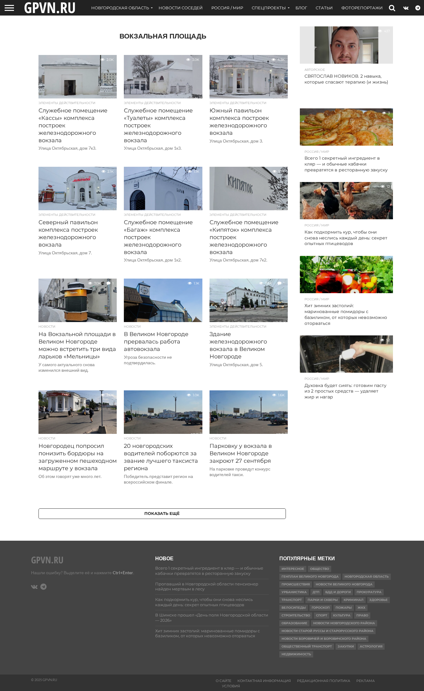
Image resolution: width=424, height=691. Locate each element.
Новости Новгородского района (344, 623)
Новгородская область (120, 7)
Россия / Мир (227, 7)
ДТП (316, 592)
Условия (231, 686)
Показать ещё (162, 513)
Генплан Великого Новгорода (310, 577)
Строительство (296, 615)
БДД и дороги (338, 592)
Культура (341, 615)
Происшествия (296, 584)
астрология (371, 646)
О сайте (223, 681)
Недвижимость (296, 654)
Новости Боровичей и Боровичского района (324, 639)
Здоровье (378, 600)
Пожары (344, 608)
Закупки (346, 646)
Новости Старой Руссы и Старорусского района (327, 631)
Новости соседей (181, 7)
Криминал (353, 600)
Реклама (365, 681)
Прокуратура (369, 592)
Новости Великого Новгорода (344, 584)
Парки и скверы (323, 600)
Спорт (321, 615)
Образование (294, 623)
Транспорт (292, 600)
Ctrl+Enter (123, 572)
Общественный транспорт (307, 646)
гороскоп (321, 608)
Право (362, 615)
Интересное (293, 569)
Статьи (324, 7)
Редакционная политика (323, 681)
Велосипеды (294, 608)
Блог (301, 7)
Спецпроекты (269, 7)
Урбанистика (294, 592)
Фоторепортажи (362, 7)
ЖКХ (361, 608)
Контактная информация (264, 681)
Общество (319, 569)
